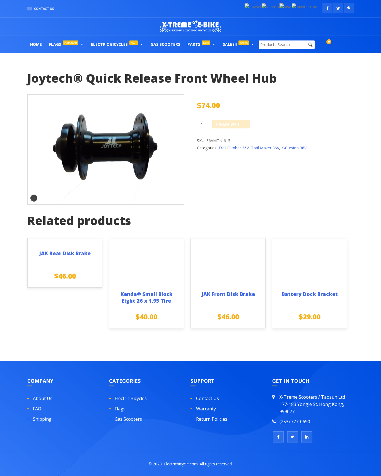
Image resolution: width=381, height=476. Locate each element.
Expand (33, 198)
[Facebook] (278, 436)
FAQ (37, 409)
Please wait (228, 124)
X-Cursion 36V (294, 147)
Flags (63, 44)
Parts (198, 44)
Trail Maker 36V (265, 147)
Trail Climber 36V (233, 147)
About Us (42, 398)
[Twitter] (292, 436)
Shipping (42, 419)
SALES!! (235, 44)
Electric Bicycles (114, 44)
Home (36, 44)
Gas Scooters (165, 44)
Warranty (206, 409)
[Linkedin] (306, 436)
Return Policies (211, 419)
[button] (82, 44)
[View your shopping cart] (323, 44)
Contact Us (43, 8)
